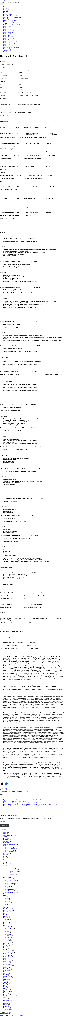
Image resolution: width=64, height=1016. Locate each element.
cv (6, 788)
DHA (4, 895)
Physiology (6, 985)
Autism (5, 836)
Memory (5, 967)
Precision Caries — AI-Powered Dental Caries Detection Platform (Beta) (22, 806)
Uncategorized (7, 1000)
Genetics (5, 913)
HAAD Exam (7, 914)
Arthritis (5, 832)
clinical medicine (11, 848)
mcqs (4, 949)
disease (5, 896)
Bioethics (5, 839)
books (4, 845)
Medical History (7, 960)
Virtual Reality (7, 1009)
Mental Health (7, 969)
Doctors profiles (7, 14)
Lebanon (9, 934)
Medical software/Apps (9, 43)
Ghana (8, 920)
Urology (5, 1003)
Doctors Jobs (6, 13)
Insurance (5, 922)
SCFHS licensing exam (9, 996)
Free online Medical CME (10, 16)
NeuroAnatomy (7, 978)
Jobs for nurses (7, 23)
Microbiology (10, 850)
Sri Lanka (9, 942)
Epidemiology (10, 952)
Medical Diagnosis (8, 957)
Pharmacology (14, 872)
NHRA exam (6, 979)
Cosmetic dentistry (11, 880)
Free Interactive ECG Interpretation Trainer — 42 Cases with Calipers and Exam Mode (26, 803)
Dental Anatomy (11, 881)
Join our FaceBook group (6, 810)
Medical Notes (7, 35)
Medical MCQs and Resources (11, 31)
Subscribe (4, 825)
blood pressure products (9, 844)
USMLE (5, 1005)
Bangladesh (10, 928)
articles (5, 833)
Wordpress (20, 1015)
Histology (5, 916)
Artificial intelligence (8, 835)
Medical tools (6, 44)
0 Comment (3, 61)
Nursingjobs (6, 981)
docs (4, 905)
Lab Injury (6, 943)
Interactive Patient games (9, 22)
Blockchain (6, 842)
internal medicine (14, 871)
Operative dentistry (12, 887)
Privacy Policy (7, 49)
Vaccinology (6, 1008)
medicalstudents (7, 966)
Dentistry (5, 877)
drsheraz (4, 60)
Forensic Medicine (8, 910)
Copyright (6, 10)
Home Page (6, 19)
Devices (5, 893)
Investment (6, 923)
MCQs (8, 886)
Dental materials (11, 883)
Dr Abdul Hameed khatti (7, 791)
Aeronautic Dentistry (12, 878)
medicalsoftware (7, 964)
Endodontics (10, 884)
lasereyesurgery (7, 945)
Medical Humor (7, 29)
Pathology (6, 984)
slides (4, 997)
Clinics (5, 857)
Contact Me (6, 8)
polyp (8, 898)
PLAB (5, 987)
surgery (5, 999)
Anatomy (9, 951)
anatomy (9, 847)
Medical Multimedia (8, 34)
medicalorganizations (8, 963)
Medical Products (7, 40)
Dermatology (13, 869)
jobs (4, 925)
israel (8, 932)
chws (4, 856)
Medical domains (7, 958)
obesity (5, 982)
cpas (8, 901)
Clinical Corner (4, 0)
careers (5, 854)
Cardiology (6, 853)
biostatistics (6, 841)
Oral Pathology (11, 889)
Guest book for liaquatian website (12, 17)
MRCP (5, 975)
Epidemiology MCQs (21, 791)
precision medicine (8, 990)
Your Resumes (7, 52)
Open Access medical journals (11, 47)
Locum (5, 948)
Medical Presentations (9, 37)
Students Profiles (7, 50)
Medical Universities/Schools (11, 46)
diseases (5, 899)
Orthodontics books (12, 892)
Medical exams (7, 28)
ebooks (8, 875)
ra (7, 904)
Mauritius (9, 937)
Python (5, 993)
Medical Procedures (8, 38)
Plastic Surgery (7, 988)
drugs (4, 907)
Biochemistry (6, 838)
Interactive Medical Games (10, 20)
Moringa (5, 973)
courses (5, 860)
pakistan (9, 940)
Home (5, 7)
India (8, 931)
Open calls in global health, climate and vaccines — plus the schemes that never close (25, 800)
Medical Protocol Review (10, 41)
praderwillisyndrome (12, 902)
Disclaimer (6, 11)
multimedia (6, 976)
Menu (2, 4)
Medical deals (7, 26)
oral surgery (10, 890)
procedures (6, 991)
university (5, 1002)
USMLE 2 (6, 1006)
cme (4, 859)
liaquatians (6, 946)
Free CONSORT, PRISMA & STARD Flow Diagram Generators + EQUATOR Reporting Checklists (30, 804)
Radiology (13, 874)
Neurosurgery (10, 851)
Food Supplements (8, 908)
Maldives (9, 935)
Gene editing (6, 911)
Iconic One (3, 1015)
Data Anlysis (6, 863)
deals (4, 865)
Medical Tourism (7, 961)
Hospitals (5, 917)
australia (9, 926)
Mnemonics (6, 972)
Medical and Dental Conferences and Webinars (15, 801)
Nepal (8, 939)
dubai (8, 919)
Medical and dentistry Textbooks (11, 25)
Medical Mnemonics (8, 32)
